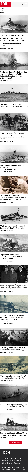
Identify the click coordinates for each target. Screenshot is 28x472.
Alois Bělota (3, 48)
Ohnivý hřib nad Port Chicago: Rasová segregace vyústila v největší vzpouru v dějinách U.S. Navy (13, 136)
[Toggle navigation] (26, 4)
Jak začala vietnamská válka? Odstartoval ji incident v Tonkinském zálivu (12, 167)
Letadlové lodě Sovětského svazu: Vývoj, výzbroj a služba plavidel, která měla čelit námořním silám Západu (12, 40)
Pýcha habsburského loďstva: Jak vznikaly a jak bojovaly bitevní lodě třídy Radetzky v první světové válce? (13, 75)
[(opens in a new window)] (24, 463)
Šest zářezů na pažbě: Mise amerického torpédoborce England (14, 105)
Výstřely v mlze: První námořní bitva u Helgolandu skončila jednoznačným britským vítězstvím (13, 318)
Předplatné (5, 458)
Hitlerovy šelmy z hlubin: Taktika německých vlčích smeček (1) (13, 377)
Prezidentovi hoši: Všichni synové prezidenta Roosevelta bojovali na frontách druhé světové (14, 287)
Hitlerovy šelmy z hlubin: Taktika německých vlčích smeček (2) (13, 349)
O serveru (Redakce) (13, 463)
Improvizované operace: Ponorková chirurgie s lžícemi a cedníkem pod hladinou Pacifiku (13, 198)
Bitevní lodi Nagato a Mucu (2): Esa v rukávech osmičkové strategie (13, 406)
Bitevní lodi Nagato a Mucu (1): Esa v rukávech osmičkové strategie (13, 434)
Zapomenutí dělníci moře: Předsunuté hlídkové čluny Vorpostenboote (11, 256)
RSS (12, 458)
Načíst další (15, 442)
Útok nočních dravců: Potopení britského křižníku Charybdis (12, 227)
